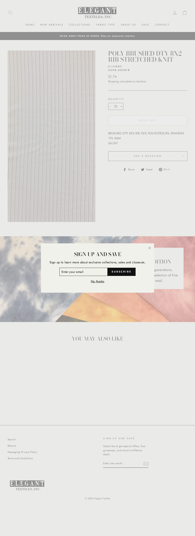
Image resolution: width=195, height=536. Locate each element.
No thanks (97, 281)
